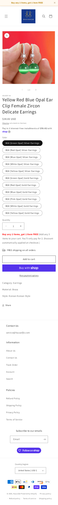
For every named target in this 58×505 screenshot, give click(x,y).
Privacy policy (45, 494)
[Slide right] (35, 89)
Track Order (12, 364)
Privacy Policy (13, 412)
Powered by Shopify (29, 494)
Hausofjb (17, 494)
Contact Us (11, 357)
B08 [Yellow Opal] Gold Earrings (22, 213)
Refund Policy (13, 398)
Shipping (5, 123)
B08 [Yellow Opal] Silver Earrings (23, 171)
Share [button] (8, 305)
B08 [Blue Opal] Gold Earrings (21, 192)
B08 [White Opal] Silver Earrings (22, 164)
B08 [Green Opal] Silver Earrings (22, 143)
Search (9, 378)
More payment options (29, 275)
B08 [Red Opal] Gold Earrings (21, 185)
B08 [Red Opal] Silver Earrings (21, 150)
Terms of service (29, 498)
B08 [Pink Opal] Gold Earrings (21, 199)
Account (10, 371)
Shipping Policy (13, 405)
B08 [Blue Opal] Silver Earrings (22, 157)
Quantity (6, 220)
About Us (10, 350)
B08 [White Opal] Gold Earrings (22, 206)
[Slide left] (22, 89)
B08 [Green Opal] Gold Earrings (22, 178)
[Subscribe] (44, 439)
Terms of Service (14, 419)
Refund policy (14, 498)
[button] (6, 16)
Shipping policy (45, 498)
